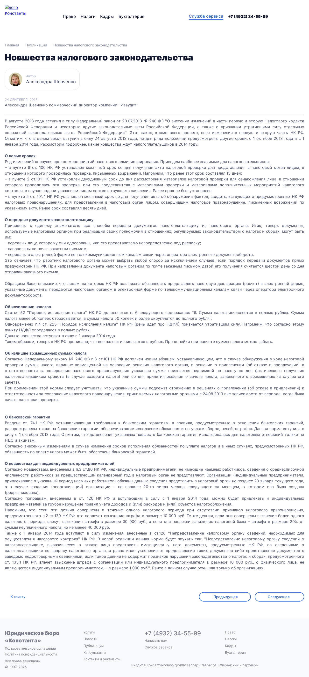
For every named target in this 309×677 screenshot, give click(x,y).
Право (69, 16)
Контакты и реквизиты (102, 659)
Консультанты (95, 652)
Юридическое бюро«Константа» (32, 637)
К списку (18, 597)
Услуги (89, 632)
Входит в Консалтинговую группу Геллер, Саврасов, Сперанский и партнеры (195, 665)
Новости (90, 639)
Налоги (88, 16)
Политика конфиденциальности (31, 654)
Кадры (107, 16)
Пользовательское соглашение (30, 648)
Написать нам (156, 640)
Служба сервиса (206, 16)
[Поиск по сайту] (301, 16)
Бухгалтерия (131, 16)
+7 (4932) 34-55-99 (248, 16)
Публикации (94, 646)
